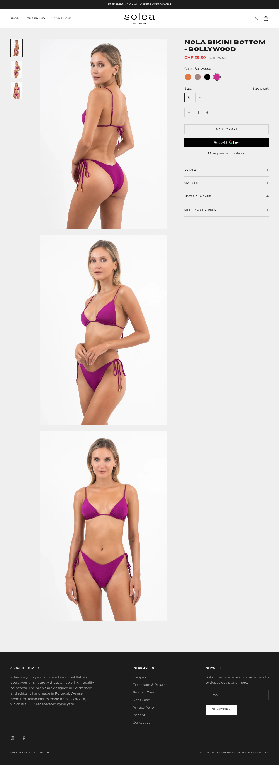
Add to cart (226, 129)
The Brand (36, 18)
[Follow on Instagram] (12, 738)
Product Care (143, 692)
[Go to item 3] (16, 90)
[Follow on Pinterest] (24, 738)
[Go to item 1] (16, 48)
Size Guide (141, 700)
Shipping (140, 677)
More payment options (226, 153)
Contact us (141, 722)
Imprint (139, 715)
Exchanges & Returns (150, 685)
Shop (14, 18)
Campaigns (62, 18)
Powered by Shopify (253, 752)
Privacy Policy (144, 707)
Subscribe (221, 709)
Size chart (261, 88)
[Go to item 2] (16, 69)
